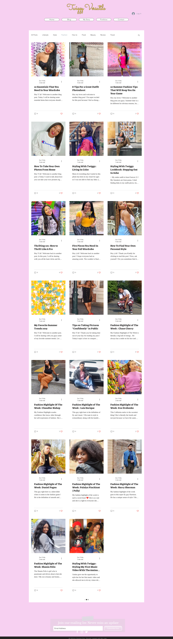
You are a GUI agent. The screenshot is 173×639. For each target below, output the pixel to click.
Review (103, 35)
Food (84, 35)
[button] (139, 35)
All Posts (34, 35)
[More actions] (62, 81)
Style (55, 35)
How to (74, 35)
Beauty (93, 35)
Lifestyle (45, 35)
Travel (112, 35)
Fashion (64, 35)
